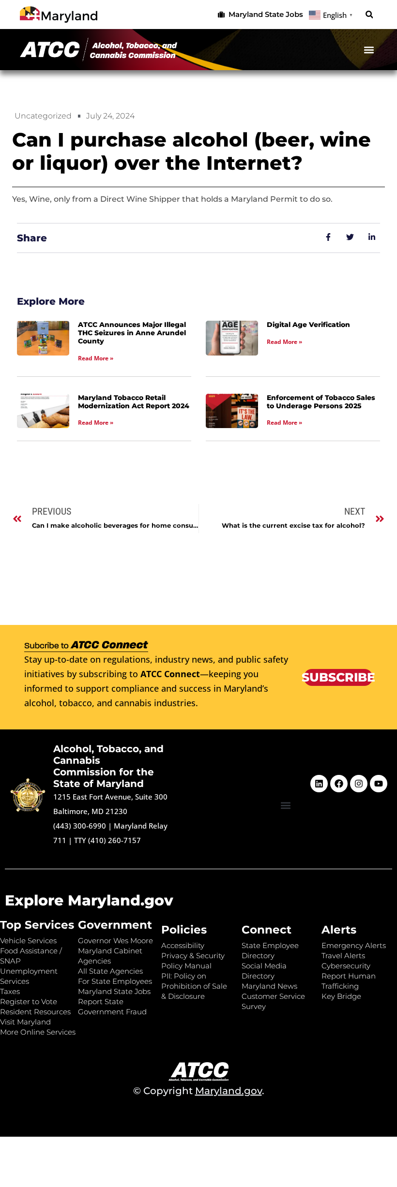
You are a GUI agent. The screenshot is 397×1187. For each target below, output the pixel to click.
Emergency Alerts (353, 945)
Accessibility (182, 945)
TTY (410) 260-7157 (107, 840)
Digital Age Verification (308, 324)
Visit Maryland (25, 1021)
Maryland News (269, 986)
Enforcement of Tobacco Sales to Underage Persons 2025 (321, 401)
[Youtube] (378, 783)
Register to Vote (28, 1001)
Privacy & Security (193, 955)
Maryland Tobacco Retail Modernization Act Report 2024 (133, 401)
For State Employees (115, 981)
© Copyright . (198, 1091)
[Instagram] (358, 783)
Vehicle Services (28, 940)
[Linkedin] (319, 783)
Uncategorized (43, 115)
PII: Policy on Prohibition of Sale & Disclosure (194, 986)
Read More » (95, 358)
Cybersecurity (345, 965)
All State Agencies (110, 971)
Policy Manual (186, 965)
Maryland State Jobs (114, 991)
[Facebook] (339, 783)
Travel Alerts (343, 955)
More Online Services (38, 1032)
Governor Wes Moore (115, 940)
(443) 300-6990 (79, 826)
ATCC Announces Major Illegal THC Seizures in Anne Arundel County (132, 332)
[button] (369, 15)
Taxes (10, 991)
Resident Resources (35, 1011)
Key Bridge (341, 996)
